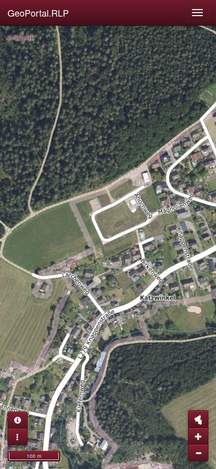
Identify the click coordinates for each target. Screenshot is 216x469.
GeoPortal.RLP (38, 12)
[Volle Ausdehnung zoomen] (198, 419)
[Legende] (18, 436)
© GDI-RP (21, 37)
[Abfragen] (18, 420)
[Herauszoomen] (198, 452)
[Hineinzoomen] (198, 436)
